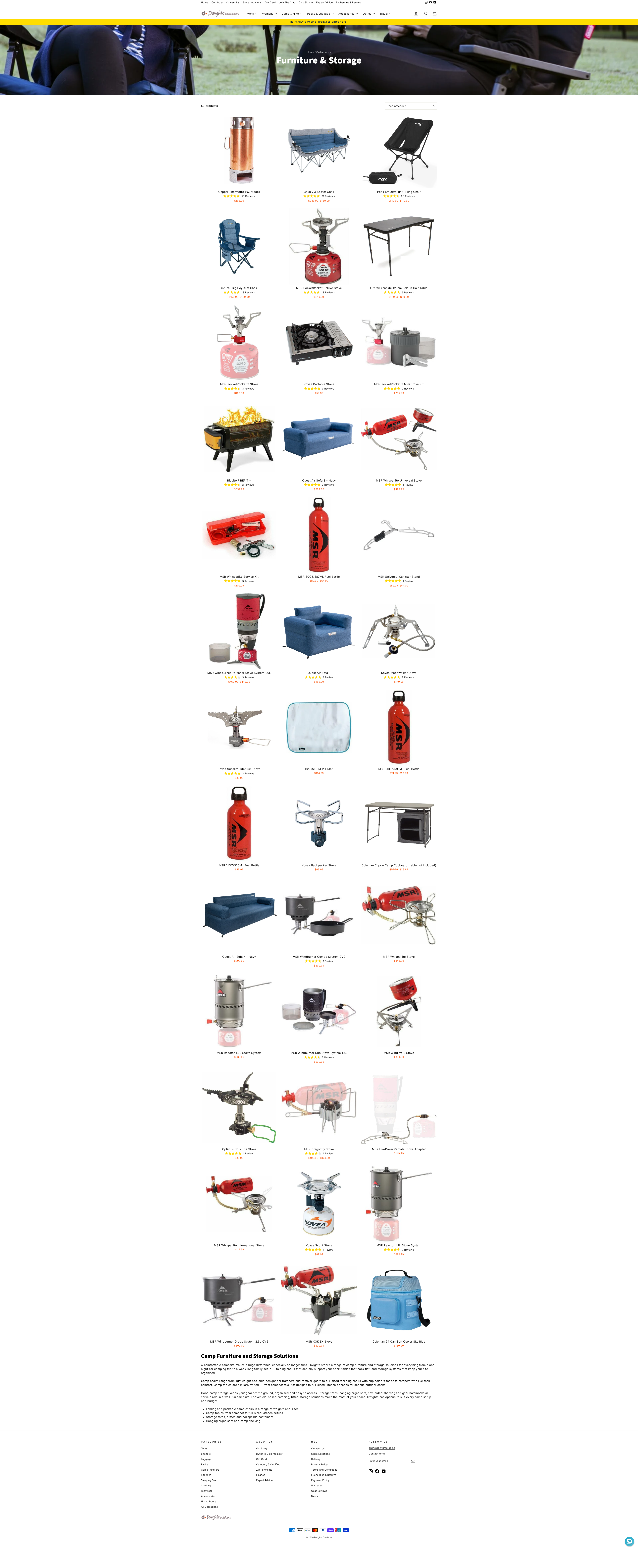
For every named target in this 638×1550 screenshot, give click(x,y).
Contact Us (233, 2)
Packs (204, 1464)
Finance (260, 1474)
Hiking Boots (208, 1501)
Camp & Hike (291, 13)
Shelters (206, 1453)
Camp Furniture (210, 1469)
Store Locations (252, 2)
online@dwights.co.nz (382, 1447)
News (314, 1496)
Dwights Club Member (269, 1453)
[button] (629, 1541)
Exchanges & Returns (348, 2)
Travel (384, 13)
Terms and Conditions (324, 1469)
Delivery (315, 1459)
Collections (323, 52)
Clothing (206, 1485)
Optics (367, 13)
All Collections (209, 1506)
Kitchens (206, 1474)
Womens (268, 13)
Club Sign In (306, 2)
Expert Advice (324, 2)
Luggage (206, 1459)
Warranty (316, 1485)
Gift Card (270, 2)
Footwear (206, 1490)
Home (204, 2)
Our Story (217, 2)
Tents (204, 1448)
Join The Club (287, 2)
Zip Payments (264, 1469)
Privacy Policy (319, 1464)
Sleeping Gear (209, 1480)
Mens (251, 13)
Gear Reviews (319, 1490)
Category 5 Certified (268, 1464)
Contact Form (377, 1453)
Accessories (346, 13)
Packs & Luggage (319, 13)
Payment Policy (320, 1480)
